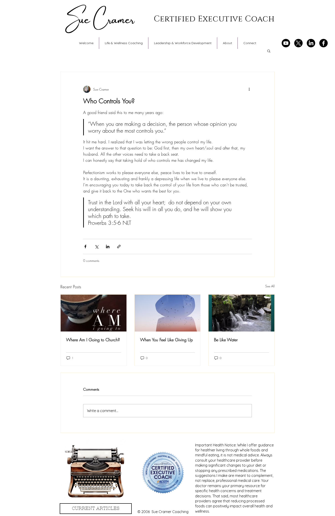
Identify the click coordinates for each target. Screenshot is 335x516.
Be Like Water (226, 339)
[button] (269, 51)
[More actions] (249, 89)
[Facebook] (323, 43)
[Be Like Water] (241, 313)
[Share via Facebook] (85, 246)
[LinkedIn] (311, 43)
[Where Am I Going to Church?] (93, 313)
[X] (298, 43)
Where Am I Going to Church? (93, 339)
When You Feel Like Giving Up (166, 339)
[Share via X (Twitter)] (96, 246)
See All (270, 286)
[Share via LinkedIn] (108, 246)
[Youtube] (286, 43)
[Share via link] (119, 246)
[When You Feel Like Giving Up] (168, 313)
